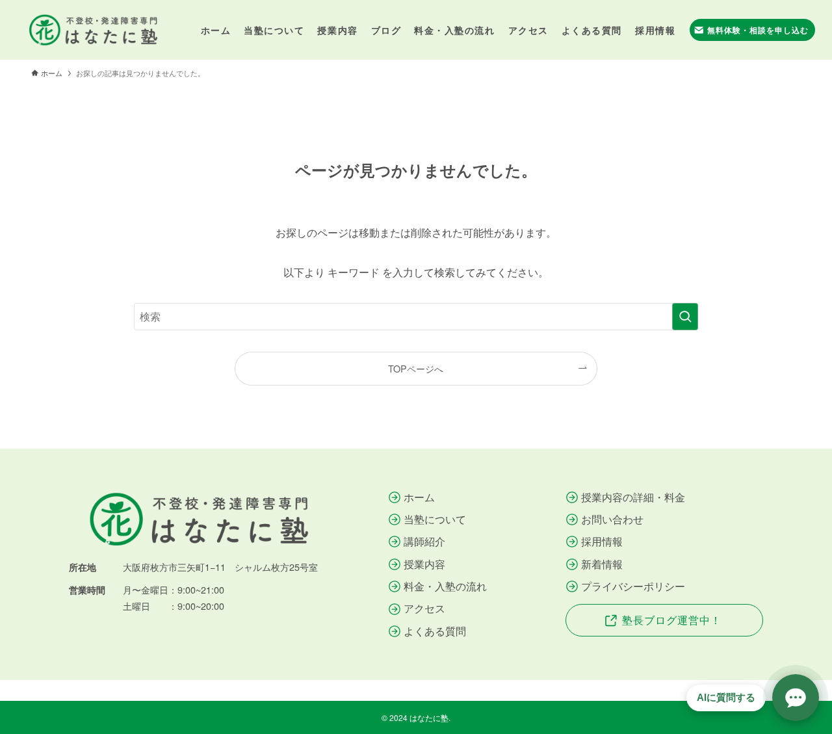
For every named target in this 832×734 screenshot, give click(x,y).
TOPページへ (415, 368)
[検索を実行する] (685, 316)
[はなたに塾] (92, 29)
